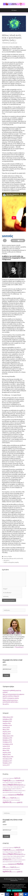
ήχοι (12, 786)
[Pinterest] (16, 894)
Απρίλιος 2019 (7, 731)
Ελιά (4, 782)
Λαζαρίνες (12, 782)
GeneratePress (14, 880)
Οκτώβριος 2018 (7, 742)
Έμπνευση (12, 778)
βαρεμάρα (6, 788)
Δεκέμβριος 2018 (7, 738)
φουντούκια (14, 802)
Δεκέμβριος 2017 (7, 761)
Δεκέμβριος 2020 (7, 719)
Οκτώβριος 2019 (7, 725)
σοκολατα (12, 800)
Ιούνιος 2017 (6, 765)
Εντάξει (9, 890)
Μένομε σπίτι (13, 558)
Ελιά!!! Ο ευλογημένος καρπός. (11, 562)
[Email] (21, 894)
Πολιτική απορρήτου (17, 890)
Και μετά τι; (6, 560)
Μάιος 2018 (6, 750)
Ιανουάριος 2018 (7, 759)
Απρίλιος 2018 (7, 752)
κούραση (20, 790)
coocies (4, 778)
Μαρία (12, 785)
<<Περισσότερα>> (19, 647)
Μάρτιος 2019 (6, 734)
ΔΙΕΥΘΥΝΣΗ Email (7, 669)
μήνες (4, 792)
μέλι (24, 790)
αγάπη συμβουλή (17, 786)
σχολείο (7, 802)
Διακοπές (20, 780)
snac (8, 778)
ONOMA (5, 664)
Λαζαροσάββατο (18, 782)
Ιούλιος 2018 (6, 746)
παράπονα (7, 867)
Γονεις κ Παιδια (8, 556)
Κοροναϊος (6, 558)
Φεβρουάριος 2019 (8, 736)
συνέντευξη (20, 558)
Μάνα (5, 785)
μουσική (16, 792)
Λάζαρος (8, 782)
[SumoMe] (25, 894)
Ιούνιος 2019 (6, 727)
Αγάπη (17, 778)
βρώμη (10, 788)
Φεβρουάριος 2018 (8, 756)
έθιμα (9, 786)
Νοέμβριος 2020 (7, 721)
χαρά (19, 802)
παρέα (13, 798)
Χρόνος (5, 786)
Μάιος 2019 (6, 729)
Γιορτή (6, 780)
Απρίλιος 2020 (7, 723)
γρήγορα (14, 788)
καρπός (16, 790)
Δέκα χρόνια (13, 780)
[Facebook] (7, 894)
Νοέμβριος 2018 (7, 740)
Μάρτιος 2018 (6, 754)
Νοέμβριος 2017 (7, 763)
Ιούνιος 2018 (6, 748)
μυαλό (20, 792)
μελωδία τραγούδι (10, 792)
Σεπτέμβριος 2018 (8, 744)
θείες (12, 790)
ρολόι (17, 867)
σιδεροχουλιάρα (6, 800)
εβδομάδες (19, 788)
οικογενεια (12, 795)
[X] (11, 894)
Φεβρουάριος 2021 (8, 717)
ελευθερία (7, 790)
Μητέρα (19, 785)
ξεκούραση (5, 864)
